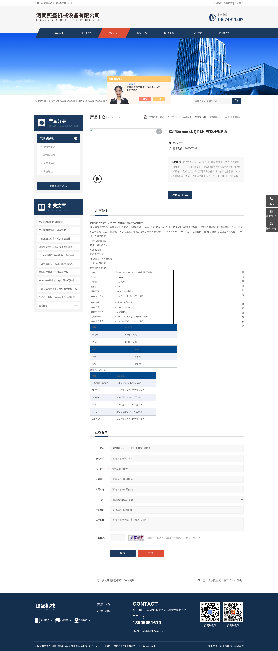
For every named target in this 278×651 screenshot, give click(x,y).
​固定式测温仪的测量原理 (51, 222)
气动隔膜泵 (47, 138)
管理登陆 (239, 646)
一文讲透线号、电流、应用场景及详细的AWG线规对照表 (59, 263)
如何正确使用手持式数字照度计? (55, 238)
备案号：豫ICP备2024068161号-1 (122, 646)
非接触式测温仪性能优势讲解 (53, 272)
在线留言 (228, 3)
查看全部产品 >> (59, 186)
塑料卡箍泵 (49, 146)
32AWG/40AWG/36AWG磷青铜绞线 (66, 101)
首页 (162, 117)
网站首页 (59, 33)
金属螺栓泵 (49, 171)
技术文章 (169, 33)
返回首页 (217, 3)
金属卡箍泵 (49, 163)
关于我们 (86, 33)
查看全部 (43, 305)
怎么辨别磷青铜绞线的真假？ (53, 230)
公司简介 (45, 620)
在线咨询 (177, 195)
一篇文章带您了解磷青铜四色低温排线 (58, 289)
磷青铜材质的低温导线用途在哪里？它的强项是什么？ (59, 247)
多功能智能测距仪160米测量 (118, 580)
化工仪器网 (226, 646)
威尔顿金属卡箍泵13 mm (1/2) (225, 580)
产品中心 (114, 33)
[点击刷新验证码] (136, 538)
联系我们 (239, 3)
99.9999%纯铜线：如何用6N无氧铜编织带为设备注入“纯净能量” (59, 280)
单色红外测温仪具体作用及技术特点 (57, 297)
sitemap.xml (148, 646)
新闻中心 (141, 33)
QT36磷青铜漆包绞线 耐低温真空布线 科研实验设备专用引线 (59, 255)
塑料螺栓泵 (49, 155)
